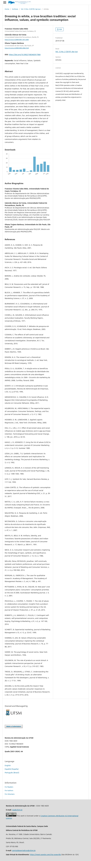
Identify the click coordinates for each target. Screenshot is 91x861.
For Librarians (9, 794)
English (8, 765)
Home (7, 9)
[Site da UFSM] (14, 716)
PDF (60, 29)
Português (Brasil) (12, 772)
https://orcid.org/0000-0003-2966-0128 (17, 48)
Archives (15, 9)
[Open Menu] (4, 2)
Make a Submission (13, 726)
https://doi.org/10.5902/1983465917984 (25, 54)
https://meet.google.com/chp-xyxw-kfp (45, 854)
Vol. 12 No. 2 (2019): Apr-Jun (31, 9)
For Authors (9, 790)
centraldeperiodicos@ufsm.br (24, 850)
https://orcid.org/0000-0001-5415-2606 (17, 39)
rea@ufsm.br (17, 810)
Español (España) (11, 769)
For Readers (9, 787)
